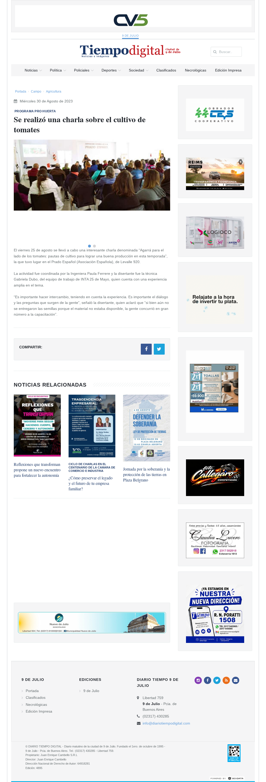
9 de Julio (130, 35)
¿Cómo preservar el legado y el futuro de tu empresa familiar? (90, 483)
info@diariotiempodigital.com (166, 723)
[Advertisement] (92, 556)
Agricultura (53, 91)
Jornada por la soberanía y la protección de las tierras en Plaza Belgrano (146, 474)
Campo (36, 91)
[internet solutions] (227, 778)
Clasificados (35, 697)
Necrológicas (36, 704)
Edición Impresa (39, 711)
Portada (20, 91)
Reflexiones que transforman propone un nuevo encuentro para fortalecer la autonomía (37, 469)
